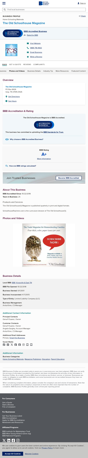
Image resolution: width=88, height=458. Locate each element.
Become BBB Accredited (68, 178)
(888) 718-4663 (36, 48)
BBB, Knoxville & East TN (22, 282)
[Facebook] (4, 344)
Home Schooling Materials (13, 359)
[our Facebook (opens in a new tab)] (13, 441)
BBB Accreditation (9, 418)
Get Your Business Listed (12, 416)
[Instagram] (23, 344)
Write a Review (36, 57)
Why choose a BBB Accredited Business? (26, 139)
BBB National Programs (11, 435)
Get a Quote (15, 64)
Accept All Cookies (13, 453)
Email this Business (17, 338)
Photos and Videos (17, 71)
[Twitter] (12, 344)
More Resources (62, 71)
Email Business (36, 52)
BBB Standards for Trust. (53, 132)
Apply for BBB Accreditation (13, 420)
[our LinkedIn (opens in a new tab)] (9, 441)
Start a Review (8, 404)
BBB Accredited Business (35, 31)
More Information (44, 158)
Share (83, 16)
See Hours (12, 101)
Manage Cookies (31, 454)
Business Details (34, 71)
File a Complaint (8, 407)
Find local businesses (16, 9)
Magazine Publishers (33, 359)
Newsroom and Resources (12, 422)
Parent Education (58, 359)
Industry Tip (48, 71)
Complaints (39, 64)
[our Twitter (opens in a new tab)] (4, 441)
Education (46, 359)
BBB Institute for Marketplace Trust (16, 431)
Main (4, 64)
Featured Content (79, 71)
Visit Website (35, 43)
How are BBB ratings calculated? (22, 166)
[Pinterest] (8, 344)
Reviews (27, 64)
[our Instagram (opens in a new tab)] (18, 441)
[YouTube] (27, 344)
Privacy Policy (47, 448)
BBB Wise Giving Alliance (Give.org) (16, 433)
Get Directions (14, 96)
